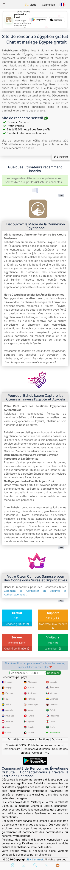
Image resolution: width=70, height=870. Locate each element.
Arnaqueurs (29, 739)
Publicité (33, 745)
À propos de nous (52, 745)
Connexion (48, 4)
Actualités (14, 739)
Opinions (57, 739)
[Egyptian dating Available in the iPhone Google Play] (35, 758)
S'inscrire (62, 156)
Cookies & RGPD (16, 745)
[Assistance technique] (58, 865)
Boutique (43, 739)
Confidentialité (11, 748)
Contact (37, 752)
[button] (4, 4)
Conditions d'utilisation (36, 748)
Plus (61, 195)
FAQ (46, 752)
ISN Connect (35, 859)
